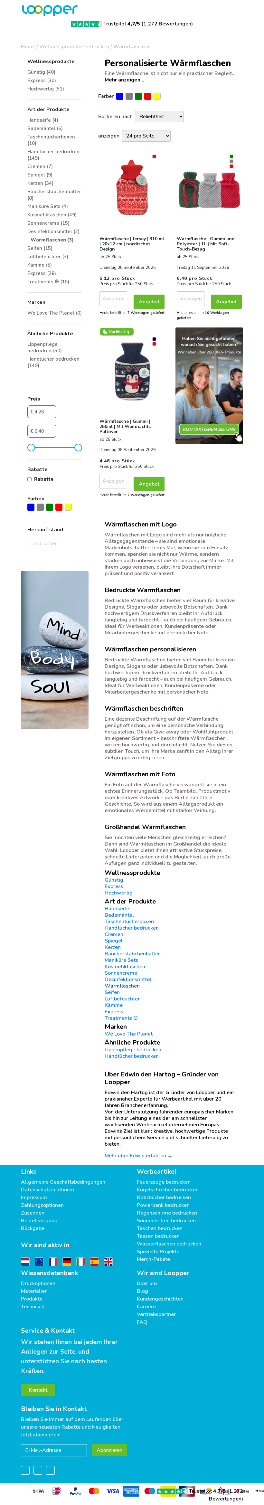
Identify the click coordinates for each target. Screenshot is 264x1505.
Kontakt (38, 1390)
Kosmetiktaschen (125, 966)
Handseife (117, 908)
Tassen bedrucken (158, 1236)
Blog (142, 1291)
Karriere (146, 1306)
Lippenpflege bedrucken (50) (44, 347)
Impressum (34, 1197)
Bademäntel (119, 915)
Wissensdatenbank (49, 1273)
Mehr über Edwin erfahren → (139, 1155)
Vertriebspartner (156, 1314)
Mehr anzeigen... (124, 79)
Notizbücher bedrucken (164, 1197)
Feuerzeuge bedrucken (164, 1182)
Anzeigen (113, 298)
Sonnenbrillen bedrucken (166, 1220)
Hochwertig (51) (45, 89)
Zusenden (32, 1212)
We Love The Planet (129, 1033)
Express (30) (41, 80)
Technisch (32, 1306)
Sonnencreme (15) (48, 223)
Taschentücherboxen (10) (51, 140)
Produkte (31, 1298)
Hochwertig (119, 892)
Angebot (149, 301)
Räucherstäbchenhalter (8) (54, 194)
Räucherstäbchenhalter (132, 953)
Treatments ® (121, 1018)
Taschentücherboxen (129, 921)
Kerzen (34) (40, 183)
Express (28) (41, 273)
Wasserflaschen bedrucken (169, 1243)
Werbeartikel (157, 1171)
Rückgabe (32, 1228)
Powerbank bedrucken (163, 1205)
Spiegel (114, 940)
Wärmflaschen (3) (52, 240)
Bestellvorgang (39, 1220)
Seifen (112, 992)
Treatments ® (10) (48, 282)
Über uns (147, 1283)
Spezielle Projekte (158, 1251)
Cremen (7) (40, 166)
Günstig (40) (41, 72)
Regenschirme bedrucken (167, 1212)
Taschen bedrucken (160, 1228)
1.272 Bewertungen (167, 23)
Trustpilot (121, 23)
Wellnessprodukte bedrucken (74, 46)
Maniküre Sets (121, 960)
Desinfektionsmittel (128, 979)
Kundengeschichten (160, 1298)
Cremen (114, 934)
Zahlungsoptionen (42, 1205)
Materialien (34, 1291)
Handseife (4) (42, 120)
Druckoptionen (38, 1283)
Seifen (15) (39, 248)
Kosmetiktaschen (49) (52, 215)
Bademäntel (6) (45, 128)
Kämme (114, 1005)
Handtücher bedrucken (132, 928)
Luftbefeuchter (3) (47, 256)
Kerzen (113, 947)
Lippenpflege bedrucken (133, 1049)
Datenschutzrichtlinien (47, 1189)
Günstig (114, 880)
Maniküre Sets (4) (47, 206)
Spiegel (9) (39, 175)
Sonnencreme (121, 973)
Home (28, 46)
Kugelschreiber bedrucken (168, 1189)
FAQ (142, 1322)
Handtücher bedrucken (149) (53, 154)
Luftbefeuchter (122, 998)
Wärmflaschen (131, 46)
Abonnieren (109, 1450)
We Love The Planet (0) (54, 313)
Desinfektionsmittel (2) (53, 231)
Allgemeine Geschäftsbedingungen (63, 1182)
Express (114, 886)
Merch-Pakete (153, 1259)
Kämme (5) (39, 265)
